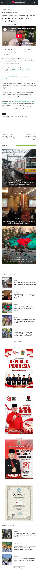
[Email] (26, 125)
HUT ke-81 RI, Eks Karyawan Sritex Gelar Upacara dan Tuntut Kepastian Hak (24, 560)
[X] (18, 125)
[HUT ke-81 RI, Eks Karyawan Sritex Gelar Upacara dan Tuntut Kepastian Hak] (7, 559)
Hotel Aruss (21, 114)
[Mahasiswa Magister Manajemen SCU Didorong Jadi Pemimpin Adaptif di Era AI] (19, 206)
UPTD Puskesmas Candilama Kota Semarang (22, 70)
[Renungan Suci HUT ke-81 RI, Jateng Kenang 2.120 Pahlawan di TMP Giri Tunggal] (7, 534)
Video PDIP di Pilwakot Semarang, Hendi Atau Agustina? (10, 137)
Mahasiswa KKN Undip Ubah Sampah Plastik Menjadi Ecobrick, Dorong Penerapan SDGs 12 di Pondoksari (25, 547)
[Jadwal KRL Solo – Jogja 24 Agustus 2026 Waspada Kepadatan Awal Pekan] (19, 168)
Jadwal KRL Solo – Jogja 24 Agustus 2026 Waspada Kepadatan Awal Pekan (19, 183)
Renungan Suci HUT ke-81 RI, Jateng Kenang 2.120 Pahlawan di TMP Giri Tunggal (24, 535)
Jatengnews (18, 116)
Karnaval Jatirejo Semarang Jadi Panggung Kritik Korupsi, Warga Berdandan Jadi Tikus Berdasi (23, 333)
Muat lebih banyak (18, 341)
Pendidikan (18, 218)
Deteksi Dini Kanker (11, 114)
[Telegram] (22, 125)
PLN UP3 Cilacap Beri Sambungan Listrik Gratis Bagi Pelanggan (28, 138)
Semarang (24, 116)
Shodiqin (8, 24)
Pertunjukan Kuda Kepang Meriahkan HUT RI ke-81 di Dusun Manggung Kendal (24, 321)
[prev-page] (3, 268)
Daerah (18, 180)
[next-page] (6, 268)
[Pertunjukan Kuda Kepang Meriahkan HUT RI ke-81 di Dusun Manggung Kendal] (7, 320)
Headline (9, 9)
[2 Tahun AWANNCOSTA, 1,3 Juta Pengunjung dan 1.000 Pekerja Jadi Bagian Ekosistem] (19, 245)
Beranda (4, 9)
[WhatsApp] (9, 125)
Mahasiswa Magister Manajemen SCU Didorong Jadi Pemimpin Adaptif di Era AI (19, 222)
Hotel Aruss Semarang (8, 116)
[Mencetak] (31, 125)
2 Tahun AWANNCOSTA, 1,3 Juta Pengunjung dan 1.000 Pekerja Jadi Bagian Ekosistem (19, 261)
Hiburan (18, 257)
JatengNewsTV (12, 12)
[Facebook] (14, 125)
